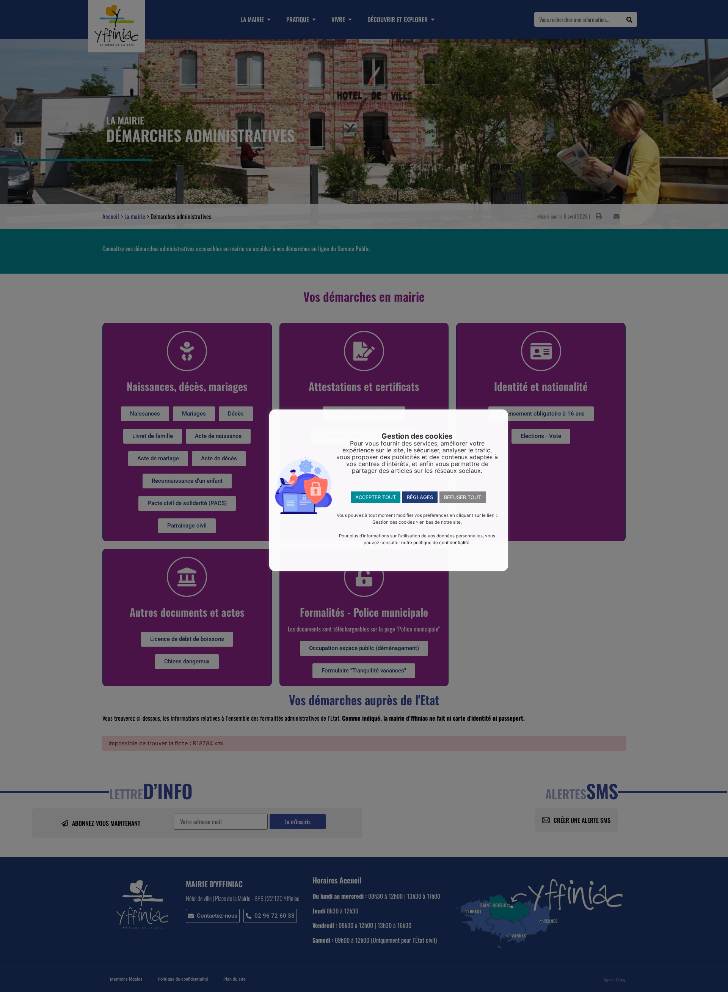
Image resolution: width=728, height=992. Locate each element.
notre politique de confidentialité (435, 542)
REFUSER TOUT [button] (462, 497)
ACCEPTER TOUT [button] (375, 497)
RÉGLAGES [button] (420, 497)
